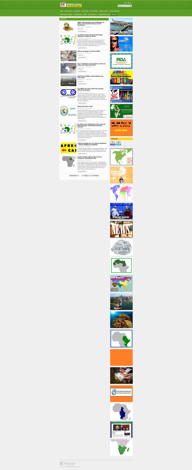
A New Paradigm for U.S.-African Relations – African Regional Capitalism (91, 144)
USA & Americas (92, 14)
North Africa (68, 11)
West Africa (85, 11)
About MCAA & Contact (66, 14)
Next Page (95, 175)
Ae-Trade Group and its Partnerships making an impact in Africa (90, 35)
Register (129, 2)
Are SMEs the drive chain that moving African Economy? (90, 89)
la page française (114, 11)
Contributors (78, 14)
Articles (114, 14)
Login (125, 2)
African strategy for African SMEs (88, 51)
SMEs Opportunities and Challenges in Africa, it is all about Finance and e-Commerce (90, 24)
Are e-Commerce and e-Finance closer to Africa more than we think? (91, 64)
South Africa (94, 11)
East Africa (77, 11)
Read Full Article (82, 31)
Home (61, 11)
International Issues (104, 14)
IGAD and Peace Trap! (85, 106)
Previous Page (73, 175)
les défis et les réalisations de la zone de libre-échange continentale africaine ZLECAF (91, 125)
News (85, 14)
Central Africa (103, 11)
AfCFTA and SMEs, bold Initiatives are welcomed (90, 76)
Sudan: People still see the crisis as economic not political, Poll (89, 157)
